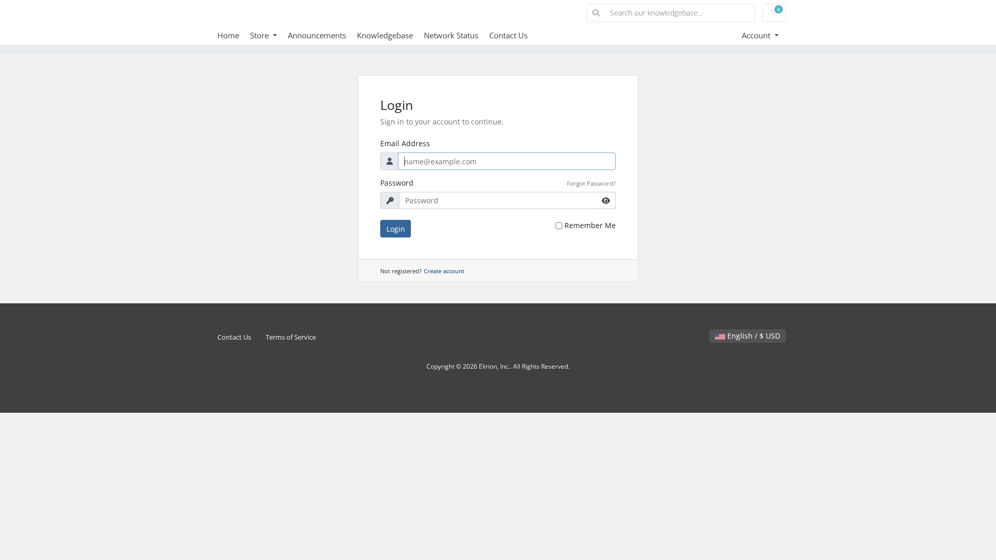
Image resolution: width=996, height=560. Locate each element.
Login (395, 229)
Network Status (451, 35)
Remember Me (590, 225)
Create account (444, 271)
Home (228, 35)
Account (757, 35)
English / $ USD (752, 336)
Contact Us (508, 35)
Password (396, 183)
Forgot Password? (591, 183)
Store (260, 35)
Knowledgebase (385, 35)
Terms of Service (291, 337)
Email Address (405, 143)
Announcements (317, 35)
